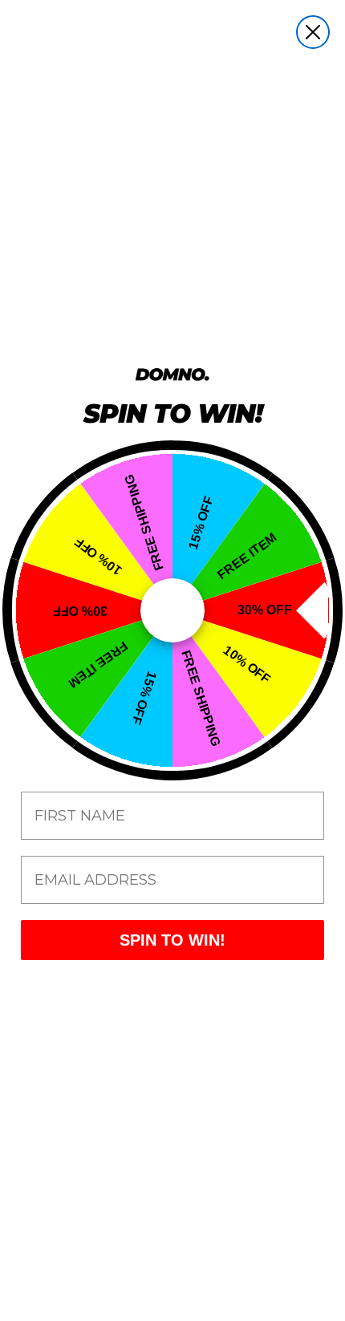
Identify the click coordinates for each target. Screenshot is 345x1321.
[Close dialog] (313, 32)
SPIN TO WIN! (172, 940)
